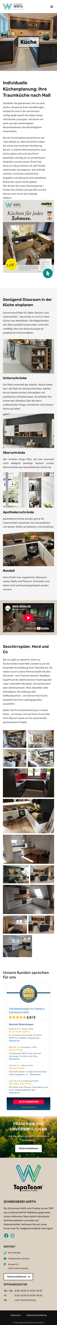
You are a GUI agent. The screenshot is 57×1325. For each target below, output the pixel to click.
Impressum (16, 1315)
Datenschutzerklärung (36, 1315)
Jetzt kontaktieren (28, 1148)
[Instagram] (12, 1235)
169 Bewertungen (19, 1008)
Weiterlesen (14, 1040)
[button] (51, 6)
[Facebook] (6, 1235)
